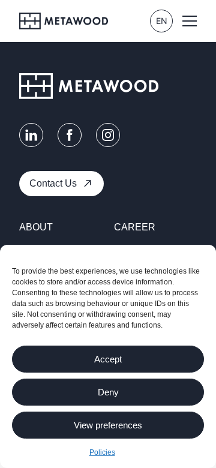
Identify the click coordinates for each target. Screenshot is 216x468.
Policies (102, 452)
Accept (108, 359)
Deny (108, 392)
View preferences (108, 425)
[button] (189, 21)
